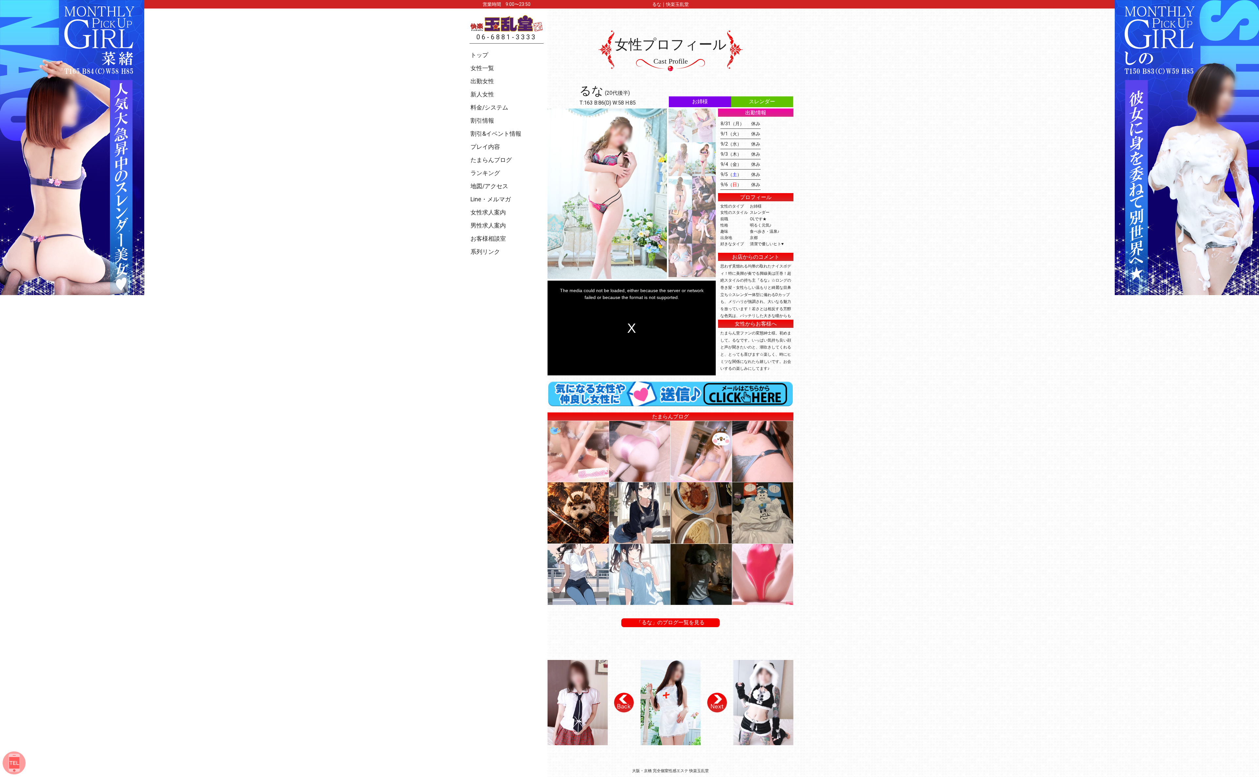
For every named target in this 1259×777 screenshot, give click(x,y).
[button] (624, 702)
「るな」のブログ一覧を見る (670, 622)
